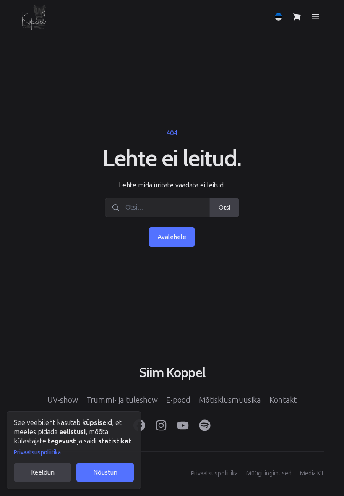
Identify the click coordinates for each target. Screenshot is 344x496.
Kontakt (283, 400)
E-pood (178, 400)
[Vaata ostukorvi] (297, 16)
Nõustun (105, 472)
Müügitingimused (269, 473)
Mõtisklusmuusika (230, 400)
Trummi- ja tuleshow (122, 400)
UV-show (62, 400)
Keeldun (43, 472)
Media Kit (312, 473)
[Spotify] (204, 425)
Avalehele (171, 237)
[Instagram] (161, 425)
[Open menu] (315, 16)
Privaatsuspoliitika (37, 452)
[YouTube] (182, 425)
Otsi (224, 207)
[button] (278, 16)
